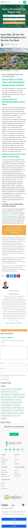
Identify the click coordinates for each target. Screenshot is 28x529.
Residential (17, 463)
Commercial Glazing (19, 394)
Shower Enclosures (6, 415)
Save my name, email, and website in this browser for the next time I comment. (13, 376)
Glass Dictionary (4, 472)
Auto (16, 458)
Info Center (3, 470)
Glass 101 (18, 399)
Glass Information (6, 405)
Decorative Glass (6, 397)
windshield (20, 179)
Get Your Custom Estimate (14, 23)
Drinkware (21, 397)
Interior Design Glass (7, 410)
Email (2, 368)
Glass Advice (4, 402)
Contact (3, 482)
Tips (19, 415)
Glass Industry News (16, 402)
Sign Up (16, 470)
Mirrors (3, 413)
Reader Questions (12, 413)
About (2, 486)
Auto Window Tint (6, 394)
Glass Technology (6, 407)
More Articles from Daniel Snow (14, 323)
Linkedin (16, 320)
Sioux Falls (9, 213)
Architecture (5, 391)
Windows (3, 418)
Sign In (16, 472)
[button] (24, 2)
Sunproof (17, 460)
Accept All (14, 519)
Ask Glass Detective (5, 476)
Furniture (3, 463)
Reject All (14, 526)
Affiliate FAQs (18, 474)
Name (2, 362)
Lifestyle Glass (19, 410)
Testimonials (17, 476)
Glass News (16, 405)
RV (15, 461)
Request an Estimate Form (11, 215)
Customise (14, 522)
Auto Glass (13, 391)
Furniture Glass (10, 399)
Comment (3, 345)
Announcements (17, 389)
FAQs (2, 399)
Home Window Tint (18, 407)
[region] (14, 517)
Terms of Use (4, 488)
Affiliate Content (6, 389)
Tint (15, 415)
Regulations (3, 474)
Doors (14, 397)
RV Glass (21, 413)
